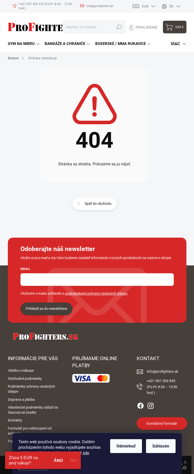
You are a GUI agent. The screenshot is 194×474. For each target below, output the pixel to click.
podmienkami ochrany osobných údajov (96, 293)
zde (86, 453)
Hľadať (119, 27)
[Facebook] (140, 405)
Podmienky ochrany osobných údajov (31, 388)
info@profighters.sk (162, 371)
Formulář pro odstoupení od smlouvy (30, 430)
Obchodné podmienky (25, 379)
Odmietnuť (126, 446)
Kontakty (15, 420)
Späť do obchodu (98, 204)
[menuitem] (24, 43)
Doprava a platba (21, 399)
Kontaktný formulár (162, 423)
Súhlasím (160, 446)
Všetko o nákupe (21, 370)
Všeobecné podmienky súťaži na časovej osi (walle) (33, 409)
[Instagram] (150, 405)
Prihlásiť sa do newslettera (46, 309)
